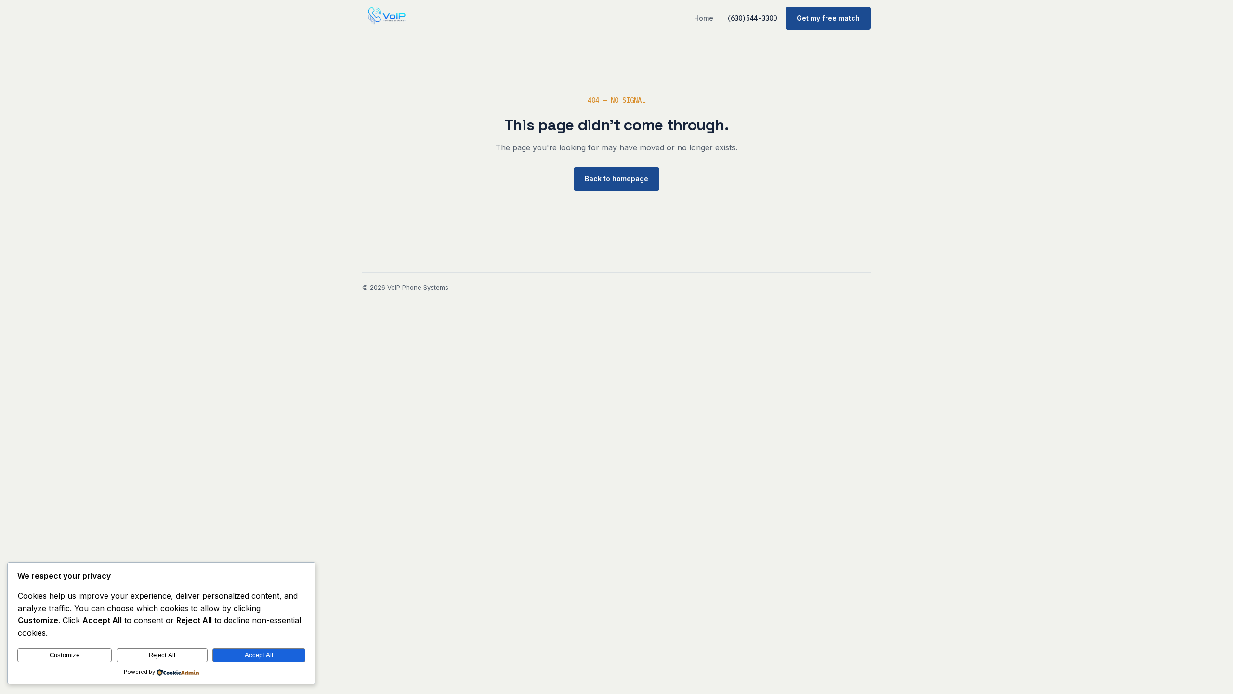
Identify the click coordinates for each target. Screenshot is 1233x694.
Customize (64, 655)
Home (703, 18)
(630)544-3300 (752, 18)
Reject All (162, 655)
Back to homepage (616, 178)
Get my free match (828, 18)
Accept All (259, 655)
